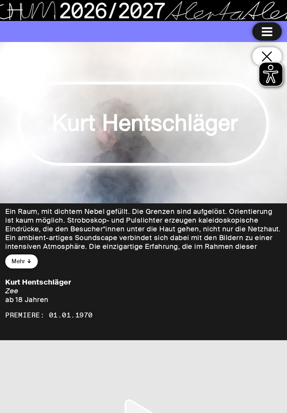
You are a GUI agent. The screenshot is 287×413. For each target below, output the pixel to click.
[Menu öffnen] (267, 31)
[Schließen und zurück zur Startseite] (267, 56)
